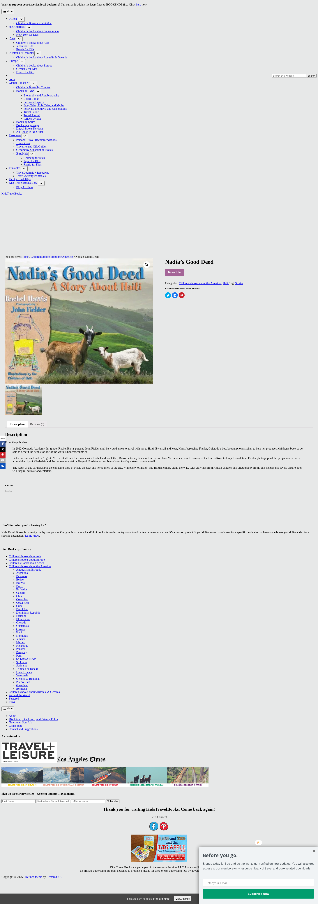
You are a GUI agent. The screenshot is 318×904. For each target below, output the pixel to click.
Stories (239, 283)
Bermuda (21, 688)
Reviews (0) (37, 424)
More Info (174, 272)
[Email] (3, 460)
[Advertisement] (159, 224)
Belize (20, 579)
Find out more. (161, 898)
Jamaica (20, 639)
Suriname (21, 665)
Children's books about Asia (25, 556)
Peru (19, 655)
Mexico (20, 642)
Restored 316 (54, 876)
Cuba (19, 606)
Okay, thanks (183, 898)
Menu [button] (10, 11)
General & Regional (28, 678)
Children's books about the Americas (52, 256)
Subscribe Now (258, 894)
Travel (12, 701)
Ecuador (21, 615)
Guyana (20, 629)
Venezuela (22, 675)
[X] (3, 449)
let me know (32, 535)
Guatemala (22, 625)
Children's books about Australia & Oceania (34, 691)
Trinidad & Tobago (27, 668)
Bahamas (21, 576)
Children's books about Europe (27, 559)
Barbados (21, 589)
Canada (20, 592)
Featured (14, 698)
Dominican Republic (28, 612)
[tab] (17, 424)
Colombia (22, 599)
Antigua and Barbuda (28, 569)
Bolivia (20, 582)
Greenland (22, 685)
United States (24, 672)
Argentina (22, 572)
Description (17, 424)
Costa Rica (22, 602)
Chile (19, 596)
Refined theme (33, 876)
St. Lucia (21, 662)
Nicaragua (22, 645)
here (138, 4)
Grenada (21, 622)
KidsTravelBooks (11, 193)
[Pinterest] (3, 455)
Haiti (226, 283)
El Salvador (23, 619)
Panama (20, 648)
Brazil (19, 586)
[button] (21, 19)
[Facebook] (3, 444)
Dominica (22, 609)
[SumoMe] (3, 466)
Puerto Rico (23, 682)
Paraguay (21, 652)
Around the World (19, 695)
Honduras (22, 635)
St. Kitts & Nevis (26, 658)
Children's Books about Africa (26, 563)
